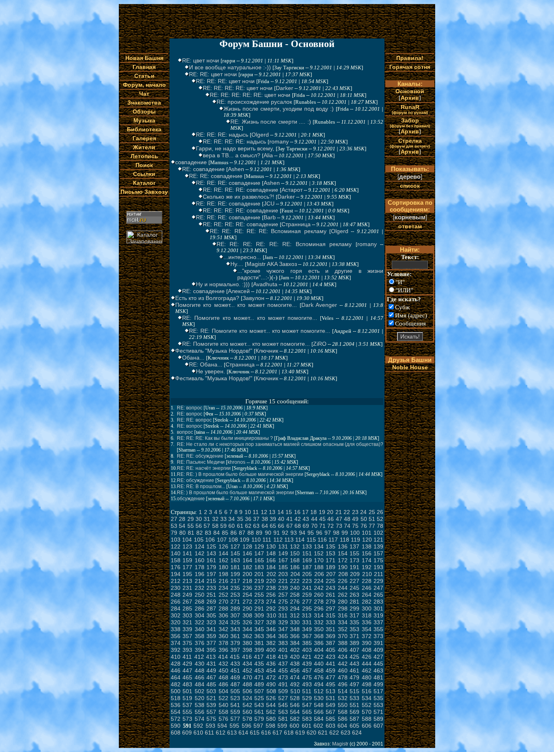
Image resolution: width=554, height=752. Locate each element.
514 (343, 691)
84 (216, 532)
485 (211, 684)
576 (223, 719)
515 (354, 691)
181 (235, 567)
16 (297, 512)
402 (295, 650)
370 (343, 636)
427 (378, 656)
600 (294, 725)
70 (314, 526)
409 (378, 650)
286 (199, 608)
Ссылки (144, 174)
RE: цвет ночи (200, 60)
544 (271, 705)
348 (295, 629)
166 (271, 560)
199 (235, 574)
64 (265, 526)
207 (331, 574)
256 (271, 594)
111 (266, 539)
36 (248, 519)
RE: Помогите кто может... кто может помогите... (249, 318)
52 (380, 519)
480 (366, 677)
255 (259, 594)
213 (187, 581)
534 (366, 698)
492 (295, 684)
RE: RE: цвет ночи (213, 74)
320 (175, 622)
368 (319, 636)
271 (235, 601)
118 (344, 539)
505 (235, 691)
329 (283, 622)
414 (223, 656)
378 (223, 643)
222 (295, 581)
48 (347, 519)
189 (330, 567)
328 (271, 622)
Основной (409, 91)
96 (319, 532)
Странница (296, 224)
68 (297, 526)
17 (305, 512)
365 (283, 636)
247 (378, 588)
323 (211, 622)
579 (259, 719)
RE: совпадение (203, 169)
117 (333, 539)
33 (223, 519)
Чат (144, 93)
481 (378, 677)
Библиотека (144, 129)
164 (247, 560)
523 (235, 698)
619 (300, 732)
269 (211, 601)
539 (211, 705)
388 (343, 643)
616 (266, 732)
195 (187, 574)
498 (366, 684)
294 (295, 608)
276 (295, 601)
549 (330, 705)
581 (283, 719)
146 (247, 553)
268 (199, 601)
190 (343, 567)
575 (211, 719)
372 (366, 636)
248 (175, 594)
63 (256, 526)
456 (295, 670)
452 (247, 670)
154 (343, 553)
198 (223, 574)
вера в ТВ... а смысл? (231, 155)
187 (307, 567)
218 (247, 581)
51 (372, 519)
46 (330, 519)
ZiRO (319, 344)
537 (187, 705)
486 (223, 684)
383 (283, 643)
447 (187, 670)
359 (211, 636)
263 (354, 594)
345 (259, 629)
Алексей (239, 291)
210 (367, 574)
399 (259, 650)
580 (271, 719)
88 (250, 532)
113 (289, 539)
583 (307, 719)
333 (330, 622)
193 (378, 567)
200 (247, 574)
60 (231, 526)
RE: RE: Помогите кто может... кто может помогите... (259, 331)
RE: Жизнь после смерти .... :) (270, 121)
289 (235, 608)
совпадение (191, 162)
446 (175, 670)
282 (366, 601)
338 (175, 629)
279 (330, 601)
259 (307, 594)
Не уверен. (210, 371)
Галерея (144, 138)
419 (283, 656)
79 (174, 532)
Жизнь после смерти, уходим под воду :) (278, 108)
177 (187, 567)
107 (222, 539)
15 (289, 512)
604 (342, 725)
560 (247, 712)
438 (295, 663)
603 (330, 725)
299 (354, 608)
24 (363, 512)
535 (378, 698)
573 (187, 719)
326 (247, 622)
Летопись (144, 156)
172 (343, 560)
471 (259, 677)
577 (235, 719)
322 (199, 622)
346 (271, 629)
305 (211, 615)
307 (235, 615)
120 (367, 539)
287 (211, 608)
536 (175, 705)
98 (336, 532)
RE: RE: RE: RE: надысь (234, 141)
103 (175, 539)
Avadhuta (265, 284)
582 (295, 719)
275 (283, 601)
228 (366, 581)
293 (283, 608)
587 (354, 719)
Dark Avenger (319, 305)
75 (355, 526)
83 (208, 532)
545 (283, 705)
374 (175, 643)
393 (187, 650)
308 (247, 615)
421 (306, 656)
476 (319, 677)
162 (223, 560)
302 (175, 615)
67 (289, 526)
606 (366, 725)
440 (319, 663)
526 (271, 698)
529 (307, 698)
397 (235, 650)
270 (223, 601)
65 (273, 526)
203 (283, 574)
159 (187, 560)
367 (307, 636)
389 (354, 643)
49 (355, 519)
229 (378, 581)
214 (199, 581)
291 (259, 608)
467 (211, 677)
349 (307, 629)
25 (372, 512)
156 (366, 553)
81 (191, 532)
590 (175, 725)
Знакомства (144, 102)
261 (330, 594)
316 (343, 615)
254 (247, 594)
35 (240, 519)
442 (343, 663)
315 (330, 615)
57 (207, 526)
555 (187, 712)
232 (199, 588)
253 (235, 594)
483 (187, 684)
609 (187, 732)
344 (247, 629)
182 (247, 567)
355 (378, 629)
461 (354, 670)
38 (265, 519)
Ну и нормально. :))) (223, 284)
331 (307, 622)
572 (175, 719)
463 (378, 670)
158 (175, 560)
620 (311, 732)
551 (354, 705)
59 (223, 526)
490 (271, 684)
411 (187, 656)
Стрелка (410, 142)
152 (319, 553)
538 (199, 705)
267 (187, 601)
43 (306, 519)
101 (366, 532)
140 (175, 553)
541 (235, 705)
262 (343, 594)
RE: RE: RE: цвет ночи (225, 81)
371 (354, 636)
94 (302, 532)
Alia (268, 155)
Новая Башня (144, 58)
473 (283, 677)
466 (199, 677)
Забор (410, 122)
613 (232, 732)
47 (339, 519)
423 (330, 656)
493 (307, 684)
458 (319, 670)
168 (295, 560)
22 (347, 512)
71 (322, 526)
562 (271, 712)
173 (354, 560)
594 (222, 725)
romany (279, 141)
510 (295, 691)
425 (354, 656)
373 (378, 636)
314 (319, 615)
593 (210, 725)
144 (223, 553)
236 (247, 588)
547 (307, 705)
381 (259, 643)
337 (378, 622)
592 (198, 725)
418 (271, 656)
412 (199, 656)
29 (190, 519)
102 (378, 532)
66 (281, 526)
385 (307, 643)
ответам (410, 226)
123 (187, 546)
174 (366, 560)
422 (319, 656)
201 (259, 574)
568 (343, 712)
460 (343, 670)
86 (233, 532)
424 (343, 656)
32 (215, 519)
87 (242, 532)
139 (378, 546)
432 (223, 663)
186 (295, 567)
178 (199, 567)
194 (175, 574)
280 (343, 601)
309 (259, 615)
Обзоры (144, 111)
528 (295, 698)
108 (233, 539)
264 (366, 594)
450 (223, 670)
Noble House (410, 367)
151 (307, 553)
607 (378, 725)
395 (211, 650)
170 (319, 560)
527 (283, 698)
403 (307, 650)
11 (256, 512)
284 (175, 608)
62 (248, 526)
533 (354, 698)
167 (283, 560)
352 (343, 629)
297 (330, 608)
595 (234, 725)
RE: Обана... (205, 364)
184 (271, 567)
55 (190, 526)
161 (211, 560)
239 (283, 588)
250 (199, 594)
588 (366, 719)
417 (259, 656)
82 (199, 532)
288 (223, 608)
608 (175, 732)
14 (280, 512)
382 (271, 643)
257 (283, 594)
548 (319, 705)
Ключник (267, 350)
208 (343, 574)
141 (187, 553)
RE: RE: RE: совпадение (228, 183)
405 (330, 650)
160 (199, 560)
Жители (144, 147)
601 (306, 725)
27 (174, 519)
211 (378, 574)
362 (247, 636)
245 (354, 588)
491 (283, 684)
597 (258, 725)
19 (322, 512)
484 (199, 684)
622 (334, 732)
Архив (410, 97)
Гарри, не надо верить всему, (235, 148)
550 (343, 705)
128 (247, 546)
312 (295, 615)
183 (259, 567)
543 (259, 705)
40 (281, 519)
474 (295, 677)
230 (175, 588)
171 (330, 560)
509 (283, 691)
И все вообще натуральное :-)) (230, 67)
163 (235, 560)
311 (283, 615)
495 (330, 684)
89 (259, 532)
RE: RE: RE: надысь (222, 134)
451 (235, 670)
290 (247, 608)
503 (211, 691)
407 (354, 650)
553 (378, 705)
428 (175, 663)
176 (175, 567)
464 (175, 677)
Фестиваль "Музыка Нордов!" (213, 350)
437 (283, 663)
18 (313, 512)
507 (259, 691)
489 (259, 684)
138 (366, 546)
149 (283, 553)
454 (271, 670)
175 (378, 560)
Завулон (253, 298)
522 (223, 698)
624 (357, 732)
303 (187, 615)
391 (378, 643)
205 (307, 574)
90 (268, 532)
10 (248, 512)
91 (276, 532)
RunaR (410, 109)
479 (354, 677)
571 (378, 712)
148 (271, 553)
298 (343, 608)
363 (259, 636)
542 (247, 705)
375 (187, 643)
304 (199, 615)
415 (235, 656)
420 (295, 656)
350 (319, 629)
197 (211, 574)
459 (330, 670)
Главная (144, 67)
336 (366, 622)
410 (175, 656)
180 (223, 567)
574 (199, 719)
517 (378, 691)
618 (289, 732)
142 (199, 553)
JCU (269, 203)
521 (211, 698)
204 (295, 574)
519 (187, 698)
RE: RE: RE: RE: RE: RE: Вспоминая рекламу (284, 244)
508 (271, 691)
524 (247, 698)
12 (264, 512)
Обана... (193, 357)
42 (297, 519)
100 (355, 532)
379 (235, 643)
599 (282, 725)
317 (354, 615)
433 (235, 663)
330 (295, 622)
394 (199, 650)
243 (330, 588)
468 (223, 677)
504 (223, 691)
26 (380, 512)
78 (380, 526)
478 (343, 677)
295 (307, 608)
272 (247, 601)
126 (223, 546)
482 (175, 684)
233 (211, 588)
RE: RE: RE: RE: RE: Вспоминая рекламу (268, 231)
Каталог (144, 183)
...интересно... (242, 257)
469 (235, 677)
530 (319, 698)
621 (323, 732)
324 (223, 622)
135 (330, 546)
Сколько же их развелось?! (238, 196)
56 (198, 526)
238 (271, 588)
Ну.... (236, 264)
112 (278, 539)
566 (319, 712)
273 (259, 601)
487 (235, 684)
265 (378, 594)
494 (319, 684)
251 (211, 594)
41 (289, 519)
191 (354, 567)
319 (378, 615)
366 (295, 636)
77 (372, 526)
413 (211, 656)
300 (366, 608)
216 (223, 581)
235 (235, 588)
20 (330, 512)
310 (271, 615)
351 (330, 629)
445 (378, 663)
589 (378, 719)
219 (259, 581)
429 (187, 663)
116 (322, 539)
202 (271, 574)
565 (307, 712)
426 (366, 656)
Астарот (292, 189)
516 (366, 691)
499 (378, 684)
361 (235, 636)
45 (322, 519)
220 (271, 581)
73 (339, 526)
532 (343, 698)
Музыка (144, 120)
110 (256, 539)
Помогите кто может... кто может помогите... (236, 305)
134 (319, 546)
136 (343, 546)
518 (175, 698)
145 (235, 553)
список (410, 185)
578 (247, 719)
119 (355, 539)
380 (247, 643)
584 (319, 719)
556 (199, 712)
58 (215, 526)
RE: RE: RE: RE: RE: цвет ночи (250, 95)
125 (211, 546)
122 (175, 546)
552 (366, 705)
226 (343, 581)
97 (327, 532)
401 (283, 650)
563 (283, 712)
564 (295, 712)
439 (307, 663)
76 (364, 526)
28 (182, 519)
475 (307, 677)
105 (199, 539)
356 (175, 636)
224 (319, 581)
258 (295, 594)
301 (378, 608)
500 (175, 691)
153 (330, 553)
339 (187, 629)
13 (272, 512)
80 (182, 532)
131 (283, 546)
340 (199, 629)
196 (199, 574)
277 (307, 601)
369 (330, 636)
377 (211, 643)
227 (354, 581)
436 (271, 663)
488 (247, 684)
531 (330, 698)
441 (330, 663)
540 (223, 705)
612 (220, 732)
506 (247, 691)
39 (273, 519)
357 (187, 636)
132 (295, 546)
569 (354, 712)
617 (277, 732)
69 (306, 526)
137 (354, 546)
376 (199, 643)
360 (223, 636)
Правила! (409, 58)
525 (259, 698)
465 (187, 677)
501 (187, 691)
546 (295, 705)
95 (310, 532)
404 (319, 650)
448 (199, 670)
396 (223, 650)
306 (223, 615)
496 (343, 684)
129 (259, 546)
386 (319, 643)
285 (187, 608)
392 (175, 650)
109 (244, 539)
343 (235, 629)
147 (259, 553)
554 (175, 712)
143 (211, 553)
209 (355, 574)
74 (347, 526)
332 (319, 622)
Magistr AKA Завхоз (272, 264)
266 (175, 601)
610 (198, 732)
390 (366, 643)
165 (259, 560)
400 (271, 650)
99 (344, 532)
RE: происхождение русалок (254, 102)
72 (330, 526)
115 (311, 539)
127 (235, 546)
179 (211, 567)
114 (300, 539)
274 (271, 601)
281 (354, 601)
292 (271, 608)
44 (314, 519)
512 (319, 691)
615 (255, 732)
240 (295, 588)
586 (343, 719)
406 (343, 650)
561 (259, 712)
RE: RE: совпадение (216, 176)
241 (307, 588)
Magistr (340, 744)
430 (199, 663)
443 (354, 663)
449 (211, 670)
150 (295, 553)
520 (199, 698)
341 (211, 629)
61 (240, 526)
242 (319, 588)
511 (306, 691)
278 (319, 601)
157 (378, 553)
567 (330, 712)
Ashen (236, 169)
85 (225, 532)
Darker (284, 88)
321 (187, 622)
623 (345, 732)
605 (354, 725)
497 (354, 684)
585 (330, 719)
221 (283, 581)
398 (247, 650)
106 (210, 539)
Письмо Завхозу (144, 192)
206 (319, 574)
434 (247, 663)
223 (307, 581)
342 (223, 629)
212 (175, 581)
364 (271, 636)
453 (259, 670)
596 (246, 725)
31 (207, 519)
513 (330, 691)
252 (223, 594)
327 (259, 622)
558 (223, 712)
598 (270, 725)
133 (307, 546)
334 (343, 622)
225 (330, 581)
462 (366, 670)
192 (366, 567)
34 (231, 519)
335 (354, 622)
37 (256, 519)
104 (187, 539)
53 (174, 526)
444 (366, 663)
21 (338, 512)
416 (247, 656)
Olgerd (260, 134)
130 (271, 546)
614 (243, 732)
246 (366, 588)
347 (283, 629)
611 (209, 732)
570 (366, 712)
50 (364, 519)
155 (354, 553)
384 (295, 643)
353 (354, 629)
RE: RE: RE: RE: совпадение (240, 189)
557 (211, 712)
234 (223, 588)
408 (366, 650)
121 (378, 539)
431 (211, 663)
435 (259, 663)
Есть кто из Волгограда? (207, 298)
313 (306, 615)
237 (259, 588)
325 (235, 622)
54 (182, 526)
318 (366, 615)
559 (235, 712)
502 (199, 691)
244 (343, 588)
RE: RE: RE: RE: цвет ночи (238, 88)
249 (187, 594)
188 (319, 567)
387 (330, 643)
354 (366, 629)
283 (378, 601)
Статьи (144, 76)
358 (199, 636)
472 (271, 677)
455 (283, 670)
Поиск (144, 165)
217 (235, 581)
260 (319, 594)
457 (307, 670)
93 (293, 532)
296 (319, 608)
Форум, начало (144, 84)
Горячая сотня (409, 67)
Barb (270, 217)
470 (247, 677)
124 (199, 546)
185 (283, 567)
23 (355, 512)
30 (198, 519)
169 (307, 560)
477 (330, 677)
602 (318, 725)
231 (187, 588)
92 (285, 532)
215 (211, 581)
